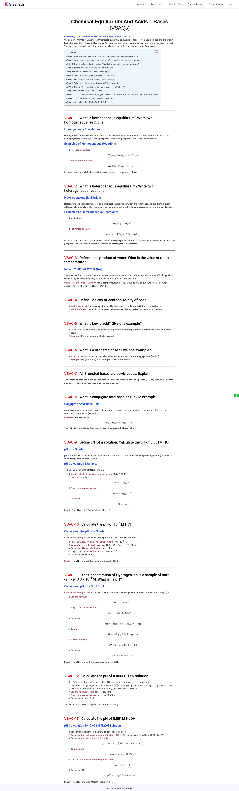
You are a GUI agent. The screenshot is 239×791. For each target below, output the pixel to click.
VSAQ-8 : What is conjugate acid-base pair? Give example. (92, 83)
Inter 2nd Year (175, 4)
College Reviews (216, 4)
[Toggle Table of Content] (155, 52)
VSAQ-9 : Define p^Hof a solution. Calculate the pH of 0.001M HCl (95, 87)
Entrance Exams (195, 4)
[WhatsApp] (236, 395)
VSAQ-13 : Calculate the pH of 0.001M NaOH (86, 102)
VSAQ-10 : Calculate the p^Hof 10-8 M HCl (85, 91)
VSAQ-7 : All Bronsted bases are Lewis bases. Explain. (90, 79)
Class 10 (141, 4)
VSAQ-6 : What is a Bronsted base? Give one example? (91, 75)
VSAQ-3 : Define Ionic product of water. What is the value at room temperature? (102, 64)
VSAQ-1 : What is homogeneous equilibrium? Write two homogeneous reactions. (102, 56)
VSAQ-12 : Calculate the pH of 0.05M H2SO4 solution (90, 98)
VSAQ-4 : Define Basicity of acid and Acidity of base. (89, 68)
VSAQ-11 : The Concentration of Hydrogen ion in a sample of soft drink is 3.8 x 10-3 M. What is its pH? (112, 94)
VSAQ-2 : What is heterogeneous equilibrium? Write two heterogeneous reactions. (103, 60)
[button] (231, 4)
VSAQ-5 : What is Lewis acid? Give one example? (88, 71)
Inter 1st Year (157, 4)
